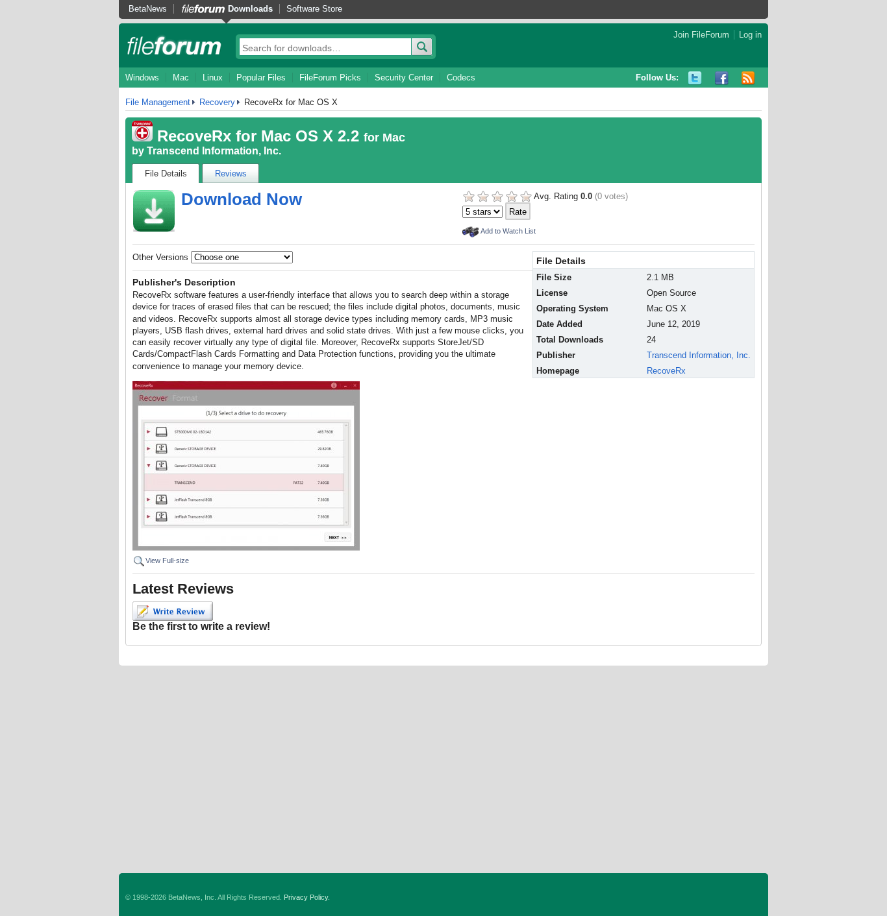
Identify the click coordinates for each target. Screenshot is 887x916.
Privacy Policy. (307, 897)
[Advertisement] (443, 769)
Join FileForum (701, 35)
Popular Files (261, 77)
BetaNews (148, 9)
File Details (166, 173)
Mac (181, 77)
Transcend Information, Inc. (214, 150)
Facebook (722, 78)
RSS (748, 78)
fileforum (174, 45)
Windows (142, 77)
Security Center (404, 77)
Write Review (172, 611)
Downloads (250, 9)
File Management (157, 102)
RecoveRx (666, 371)
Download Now (241, 199)
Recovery (217, 102)
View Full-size (167, 560)
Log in (750, 35)
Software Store (314, 9)
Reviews (231, 173)
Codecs (461, 77)
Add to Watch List (508, 231)
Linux (213, 77)
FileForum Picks (330, 77)
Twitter (695, 78)
